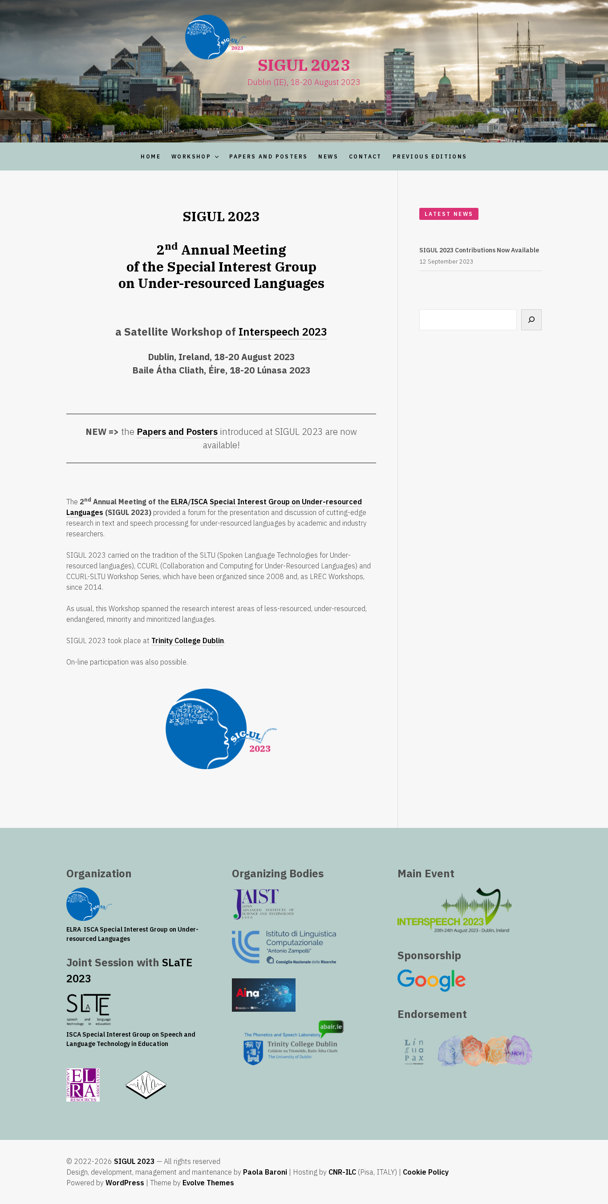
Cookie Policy (426, 1172)
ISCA (199, 501)
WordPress (124, 1182)
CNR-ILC (342, 1172)
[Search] (531, 319)
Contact (365, 156)
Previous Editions (430, 156)
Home (151, 156)
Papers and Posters (268, 156)
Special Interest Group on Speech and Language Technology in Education (130, 1039)
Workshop (191, 156)
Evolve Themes (208, 1182)
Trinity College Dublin (187, 640)
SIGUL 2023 (134, 1161)
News (328, 156)
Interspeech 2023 (283, 331)
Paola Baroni (265, 1172)
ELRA (179, 501)
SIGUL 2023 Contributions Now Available (479, 250)
